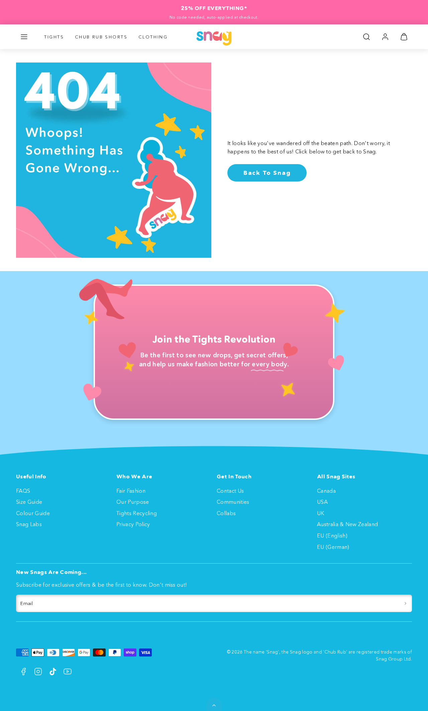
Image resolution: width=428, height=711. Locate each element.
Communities (233, 501)
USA (322, 501)
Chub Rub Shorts (101, 36)
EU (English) (332, 535)
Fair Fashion (130, 490)
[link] (385, 37)
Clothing (153, 36)
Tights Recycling (136, 513)
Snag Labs (29, 524)
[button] (24, 37)
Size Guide (29, 501)
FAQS (23, 490)
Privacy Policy (133, 524)
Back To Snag (267, 172)
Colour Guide (33, 513)
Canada (326, 490)
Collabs (226, 513)
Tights (54, 36)
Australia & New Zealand (347, 524)
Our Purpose (132, 501)
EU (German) (333, 547)
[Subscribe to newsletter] (405, 603)
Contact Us (230, 490)
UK (320, 513)
